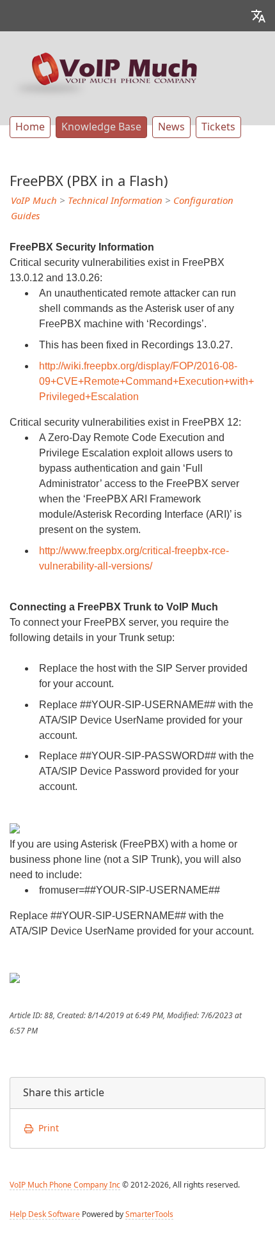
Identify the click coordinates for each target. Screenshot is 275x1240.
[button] (258, 15)
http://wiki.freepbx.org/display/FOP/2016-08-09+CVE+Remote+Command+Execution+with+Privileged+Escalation (146, 381)
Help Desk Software (45, 1214)
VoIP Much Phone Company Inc (65, 1185)
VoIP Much (34, 200)
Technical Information (115, 200)
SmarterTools (149, 1214)
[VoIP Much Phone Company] (105, 73)
